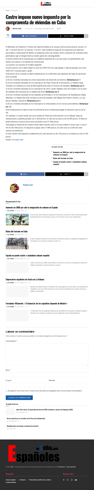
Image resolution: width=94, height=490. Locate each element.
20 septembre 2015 (13, 421)
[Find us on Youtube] (76, 480)
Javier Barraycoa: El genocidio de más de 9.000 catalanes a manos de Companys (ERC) (44, 409)
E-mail (9, 380)
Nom (8, 370)
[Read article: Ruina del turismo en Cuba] (17, 243)
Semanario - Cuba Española (67, 467)
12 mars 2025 (20, 235)
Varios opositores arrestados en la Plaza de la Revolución (26, 418)
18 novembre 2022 (21, 283)
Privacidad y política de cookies (40, 480)
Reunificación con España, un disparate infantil (22, 426)
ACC (12, 467)
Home (8, 10)
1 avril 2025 (19, 211)
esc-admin (10, 211)
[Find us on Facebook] (63, 480)
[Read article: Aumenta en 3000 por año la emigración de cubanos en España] (17, 219)
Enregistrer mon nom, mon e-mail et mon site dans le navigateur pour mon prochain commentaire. (45, 391)
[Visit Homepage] (47, 3)
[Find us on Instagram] (72, 480)
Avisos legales (11, 480)
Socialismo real (48, 29)
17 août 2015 (12, 429)
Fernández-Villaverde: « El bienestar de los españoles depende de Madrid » (36, 303)
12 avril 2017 (29, 29)
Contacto (22, 480)
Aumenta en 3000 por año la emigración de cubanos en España (69, 153)
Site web (52, 380)
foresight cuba (17, 140)
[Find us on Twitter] (67, 480)
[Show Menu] (7, 3)
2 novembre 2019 (22, 412)
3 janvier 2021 (20, 307)
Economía (14, 10)
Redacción (17, 29)
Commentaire (12, 341)
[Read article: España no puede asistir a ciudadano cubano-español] (17, 267)
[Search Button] (87, 3)
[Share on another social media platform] (86, 36)
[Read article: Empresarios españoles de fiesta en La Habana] (17, 291)
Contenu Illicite (11, 482)
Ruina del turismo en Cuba (63, 158)
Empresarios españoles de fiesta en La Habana (25, 279)
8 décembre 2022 (21, 259)
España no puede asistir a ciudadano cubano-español (70, 162)
